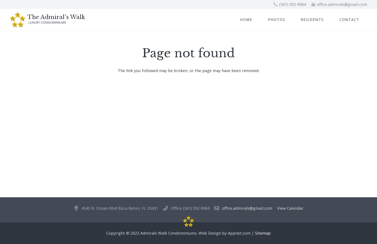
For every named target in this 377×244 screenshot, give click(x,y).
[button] (327, 19)
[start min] (17, 19)
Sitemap (263, 233)
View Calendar (290, 208)
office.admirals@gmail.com (247, 208)
